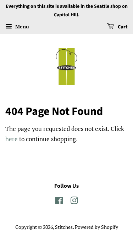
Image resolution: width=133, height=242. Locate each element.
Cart (122, 27)
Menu (21, 26)
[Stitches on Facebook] (59, 201)
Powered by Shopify (96, 227)
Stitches (64, 227)
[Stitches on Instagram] (74, 201)
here (11, 139)
